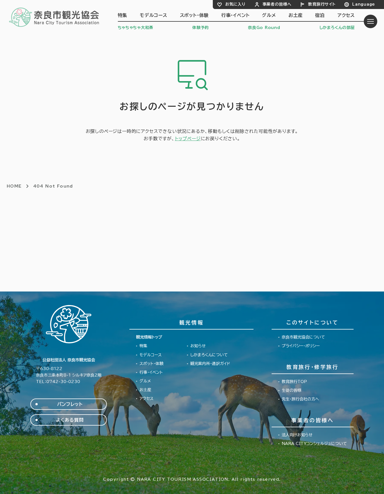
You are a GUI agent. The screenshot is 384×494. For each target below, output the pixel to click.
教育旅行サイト (321, 4)
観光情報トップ (149, 337)
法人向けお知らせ (297, 435)
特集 (122, 15)
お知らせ (198, 346)
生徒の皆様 (291, 390)
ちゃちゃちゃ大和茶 (135, 28)
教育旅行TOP (294, 382)
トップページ (188, 138)
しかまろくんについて (209, 355)
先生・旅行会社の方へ (300, 399)
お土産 (295, 15)
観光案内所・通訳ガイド (210, 364)
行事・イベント (235, 15)
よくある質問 (70, 420)
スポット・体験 (194, 15)
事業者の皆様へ (277, 4)
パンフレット (70, 404)
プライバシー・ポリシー (301, 346)
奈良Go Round (264, 28)
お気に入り (235, 4)
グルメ (269, 15)
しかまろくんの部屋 (337, 28)
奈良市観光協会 (54, 17)
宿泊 (320, 15)
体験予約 (200, 28)
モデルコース (153, 15)
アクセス (346, 15)
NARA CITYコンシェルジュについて (314, 444)
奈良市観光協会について (303, 337)
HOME (14, 186)
